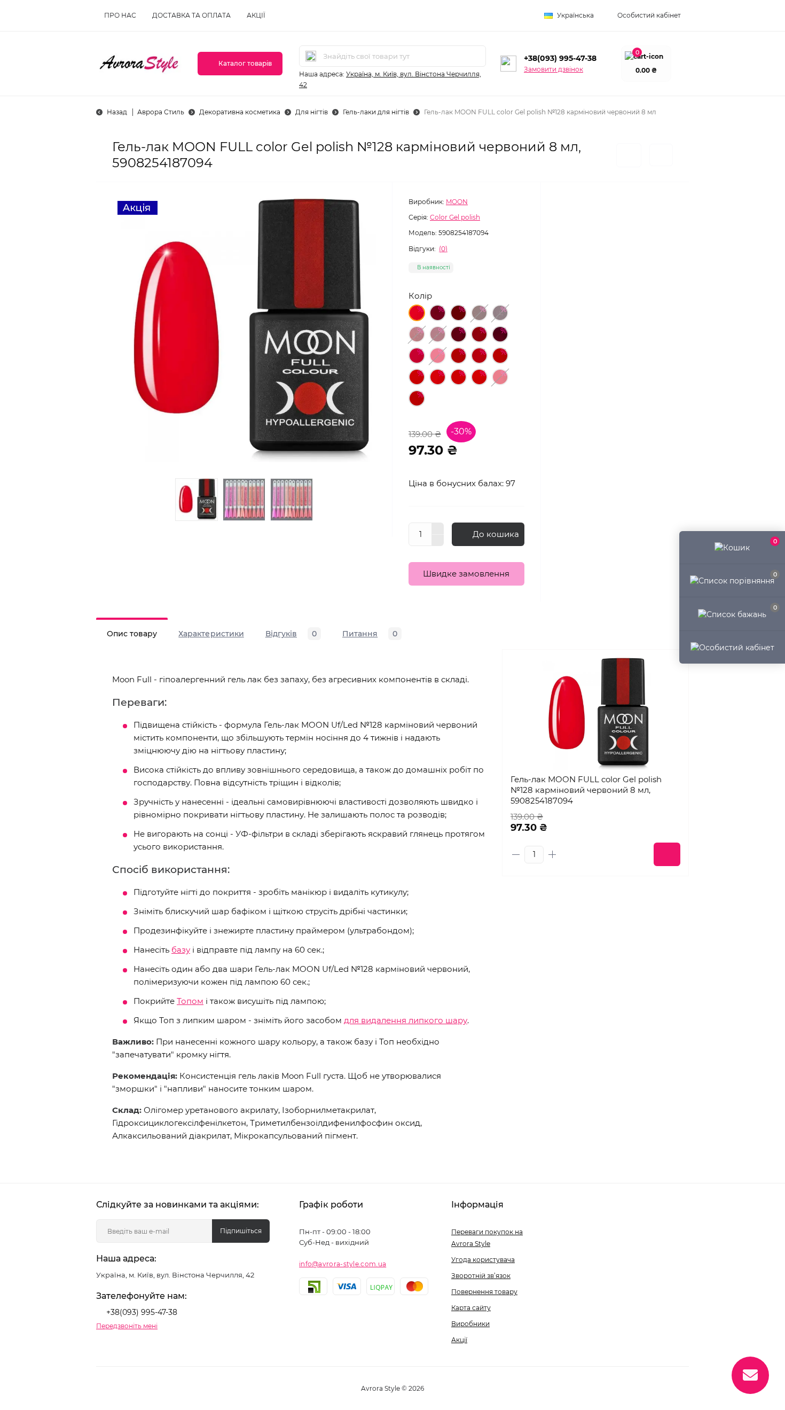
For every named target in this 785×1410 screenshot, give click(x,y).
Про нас (120, 15)
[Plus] (438, 528)
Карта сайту (471, 1308)
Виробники (470, 1324)
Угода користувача (483, 1260)
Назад (117, 112)
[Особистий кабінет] (732, 647)
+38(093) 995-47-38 (560, 58)
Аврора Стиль (160, 112)
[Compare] (672, 706)
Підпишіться (241, 1231)
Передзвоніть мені (127, 1326)
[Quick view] (672, 666)
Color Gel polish (455, 217)
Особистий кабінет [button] (649, 15)
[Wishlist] (672, 686)
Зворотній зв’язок (481, 1276)
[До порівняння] (661, 155)
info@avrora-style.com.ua (342, 1264)
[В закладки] (628, 155)
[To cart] (667, 854)
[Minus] (438, 541)
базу (180, 950)
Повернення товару (484, 1292)
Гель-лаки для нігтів (376, 112)
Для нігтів (311, 112)
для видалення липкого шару (405, 1020)
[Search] (311, 56)
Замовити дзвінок (553, 69)
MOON (457, 202)
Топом (190, 1001)
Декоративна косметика (239, 112)
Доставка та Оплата (191, 15)
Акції (256, 15)
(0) (443, 249)
